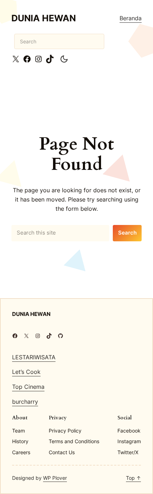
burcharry (25, 401)
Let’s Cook (26, 371)
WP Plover (55, 478)
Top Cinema (28, 386)
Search (127, 233)
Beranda (131, 18)
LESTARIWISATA (34, 357)
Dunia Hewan (43, 18)
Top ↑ (133, 478)
